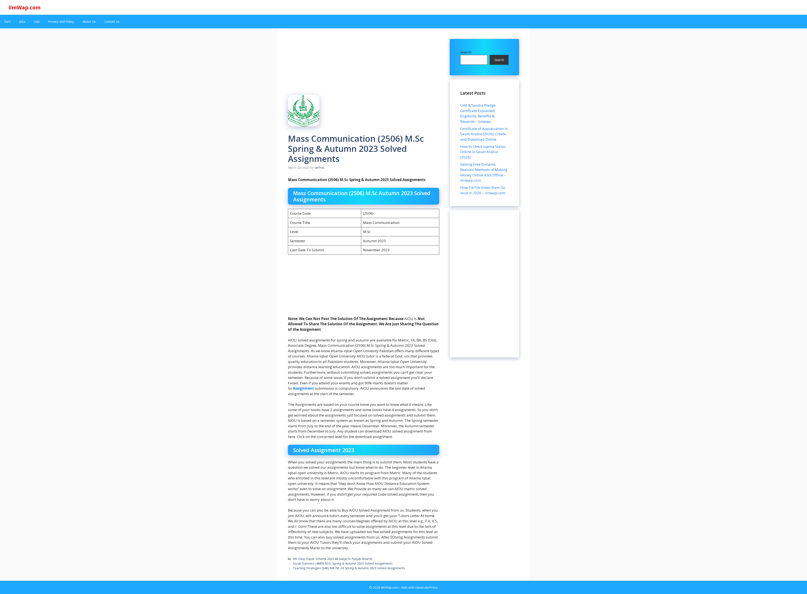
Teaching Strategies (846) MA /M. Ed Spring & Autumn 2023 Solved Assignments (349, 568)
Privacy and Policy (61, 21)
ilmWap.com (24, 7)
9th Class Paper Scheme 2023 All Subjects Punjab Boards (332, 559)
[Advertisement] (484, 284)
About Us (89, 21)
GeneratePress (426, 587)
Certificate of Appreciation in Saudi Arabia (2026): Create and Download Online (484, 134)
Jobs (22, 21)
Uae (37, 21)
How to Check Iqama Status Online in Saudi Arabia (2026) (483, 152)
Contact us (112, 21)
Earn (7, 21)
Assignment (304, 388)
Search (465, 52)
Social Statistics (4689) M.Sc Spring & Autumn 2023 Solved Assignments (343, 563)
